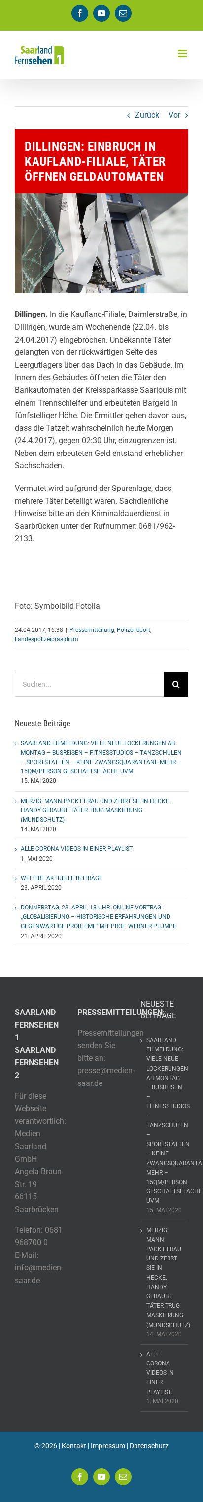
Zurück (147, 115)
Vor (174, 115)
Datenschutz (149, 1446)
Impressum (108, 1446)
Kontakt (74, 1446)
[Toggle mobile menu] (183, 53)
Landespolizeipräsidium (46, 639)
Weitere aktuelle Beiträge (61, 878)
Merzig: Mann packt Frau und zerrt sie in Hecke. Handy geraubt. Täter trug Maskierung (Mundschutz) (95, 810)
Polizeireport (133, 630)
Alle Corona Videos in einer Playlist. (77, 848)
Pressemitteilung (91, 630)
